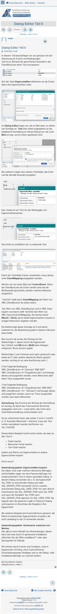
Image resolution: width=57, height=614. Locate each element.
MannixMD (36, 598)
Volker (10, 39)
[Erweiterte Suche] (30, 30)
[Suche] (25, 30)
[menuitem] (41, 591)
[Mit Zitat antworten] (45, 41)
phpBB (20, 602)
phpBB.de (39, 606)
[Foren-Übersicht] (28, 13)
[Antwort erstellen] (3, 30)
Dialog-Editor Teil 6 (28, 24)
